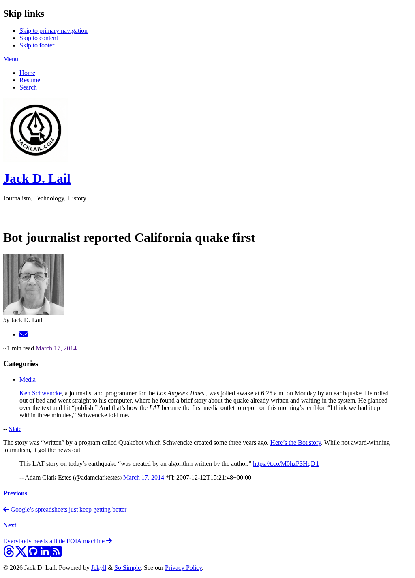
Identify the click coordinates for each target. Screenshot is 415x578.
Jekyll (98, 567)
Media (27, 379)
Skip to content (38, 37)
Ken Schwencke (40, 393)
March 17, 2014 (56, 348)
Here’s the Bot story (295, 442)
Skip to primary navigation (53, 30)
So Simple (127, 567)
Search (28, 87)
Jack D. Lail (37, 178)
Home (27, 72)
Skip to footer (36, 45)
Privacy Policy (183, 567)
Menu (10, 58)
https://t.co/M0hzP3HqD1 (286, 463)
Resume (29, 80)
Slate (15, 428)
